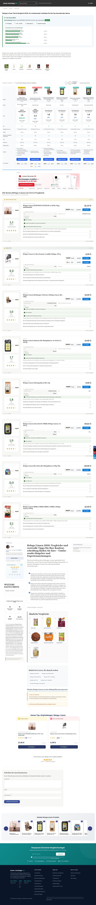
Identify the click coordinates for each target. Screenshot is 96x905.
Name (5, 789)
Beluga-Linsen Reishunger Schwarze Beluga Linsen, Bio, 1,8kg (48, 98)
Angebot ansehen (22, 159)
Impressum (73, 875)
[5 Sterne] (20, 574)
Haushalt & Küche (38, 880)
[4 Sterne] (17, 574)
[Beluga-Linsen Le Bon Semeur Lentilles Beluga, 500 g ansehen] (64, 726)
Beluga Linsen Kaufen (34, 673)
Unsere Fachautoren (57, 875)
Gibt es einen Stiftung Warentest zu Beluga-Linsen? (42, 704)
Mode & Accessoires (38, 886)
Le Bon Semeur (35, 105)
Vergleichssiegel (56, 883)
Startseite (5, 8)
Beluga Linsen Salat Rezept (48, 673)
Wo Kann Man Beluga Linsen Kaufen (37, 683)
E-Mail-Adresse (7, 795)
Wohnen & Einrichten (38, 888)
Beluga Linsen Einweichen (35, 676)
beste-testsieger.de (18, 898)
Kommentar (7, 779)
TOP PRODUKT (47, 87)
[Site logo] (10, 3)
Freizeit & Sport (37, 883)
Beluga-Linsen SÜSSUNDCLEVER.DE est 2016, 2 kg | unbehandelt (22, 98)
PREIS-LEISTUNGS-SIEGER (37, 87)
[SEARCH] (36, 3)
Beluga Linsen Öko (34, 680)
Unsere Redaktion (40, 861)
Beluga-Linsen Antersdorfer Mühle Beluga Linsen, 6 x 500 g (88, 98)
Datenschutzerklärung (55, 858)
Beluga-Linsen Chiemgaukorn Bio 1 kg (75, 99)
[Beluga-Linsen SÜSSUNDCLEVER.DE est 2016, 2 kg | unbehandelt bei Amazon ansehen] (7, 210)
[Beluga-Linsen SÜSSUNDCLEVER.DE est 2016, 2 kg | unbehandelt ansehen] (32, 726)
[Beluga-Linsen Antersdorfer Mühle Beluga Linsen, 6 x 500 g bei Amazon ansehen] (7, 428)
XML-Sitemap (73, 878)
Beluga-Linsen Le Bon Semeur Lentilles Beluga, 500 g (35, 99)
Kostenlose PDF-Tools (57, 886)
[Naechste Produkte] (90, 828)
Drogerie (10, 8)
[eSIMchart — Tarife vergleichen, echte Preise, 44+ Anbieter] (48, 181)
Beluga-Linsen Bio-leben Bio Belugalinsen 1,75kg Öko (41, 466)
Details (22, 101)
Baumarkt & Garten (38, 875)
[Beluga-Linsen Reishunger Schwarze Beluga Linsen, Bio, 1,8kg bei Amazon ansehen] (7, 300)
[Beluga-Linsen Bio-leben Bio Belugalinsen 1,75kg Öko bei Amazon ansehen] (7, 470)
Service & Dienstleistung (39, 891)
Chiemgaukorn (75, 105)
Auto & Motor (37, 873)
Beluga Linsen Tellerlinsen (46, 680)
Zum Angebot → (32, 746)
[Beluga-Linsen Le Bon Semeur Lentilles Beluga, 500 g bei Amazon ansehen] (7, 259)
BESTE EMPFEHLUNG (21, 87)
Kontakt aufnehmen (57, 880)
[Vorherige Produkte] (6, 828)
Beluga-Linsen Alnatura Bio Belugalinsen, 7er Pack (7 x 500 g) (61, 98)
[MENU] (90, 3)
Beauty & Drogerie (38, 894)
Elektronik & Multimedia (39, 878)
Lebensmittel (16, 8)
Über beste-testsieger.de (58, 873)
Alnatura (62, 105)
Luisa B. (12, 546)
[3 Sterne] (15, 574)
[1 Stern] (10, 574)
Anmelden (60, 854)
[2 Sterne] (12, 574)
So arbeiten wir (56, 878)
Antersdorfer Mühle (88, 105)
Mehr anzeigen (14, 558)
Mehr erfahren (49, 899)
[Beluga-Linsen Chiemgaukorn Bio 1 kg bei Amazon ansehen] (7, 387)
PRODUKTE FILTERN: (74, 82)
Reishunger (48, 105)
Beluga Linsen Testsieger (49, 676)
